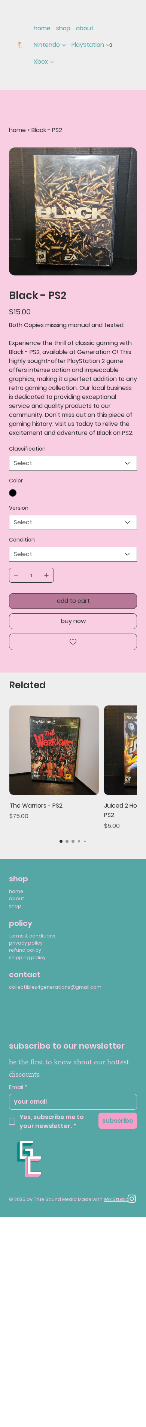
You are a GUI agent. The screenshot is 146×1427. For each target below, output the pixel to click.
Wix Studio (116, 1199)
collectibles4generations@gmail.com (55, 987)
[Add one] (46, 575)
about (16, 898)
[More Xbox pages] (52, 62)
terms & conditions (32, 936)
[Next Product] (141, 749)
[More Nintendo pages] (64, 45)
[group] (73, 768)
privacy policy (26, 943)
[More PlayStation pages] (108, 45)
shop (15, 906)
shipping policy (27, 957)
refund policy (25, 950)
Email (18, 1087)
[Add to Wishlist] (73, 642)
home (16, 891)
